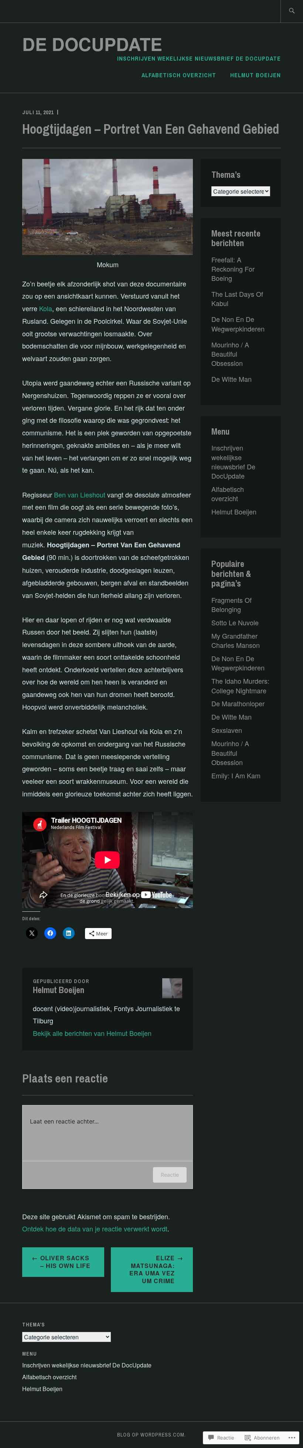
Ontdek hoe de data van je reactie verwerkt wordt (94, 1228)
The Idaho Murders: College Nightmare (240, 685)
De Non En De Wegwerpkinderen (238, 323)
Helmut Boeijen (255, 75)
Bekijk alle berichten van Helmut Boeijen (92, 1033)
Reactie (170, 1175)
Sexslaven (226, 730)
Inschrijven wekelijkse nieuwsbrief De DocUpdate (199, 58)
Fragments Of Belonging (231, 604)
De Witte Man (231, 379)
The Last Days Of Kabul (237, 298)
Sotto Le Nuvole (235, 622)
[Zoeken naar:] (291, 11)
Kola (45, 308)
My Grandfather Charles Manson (235, 640)
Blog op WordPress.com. (151, 1434)
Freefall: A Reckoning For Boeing (233, 269)
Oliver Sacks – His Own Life (65, 1262)
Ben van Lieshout (79, 494)
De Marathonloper (238, 703)
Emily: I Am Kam (236, 775)
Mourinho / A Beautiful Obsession (230, 354)
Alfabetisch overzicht (179, 75)
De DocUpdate (92, 44)
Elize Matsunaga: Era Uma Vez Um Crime (152, 1269)
